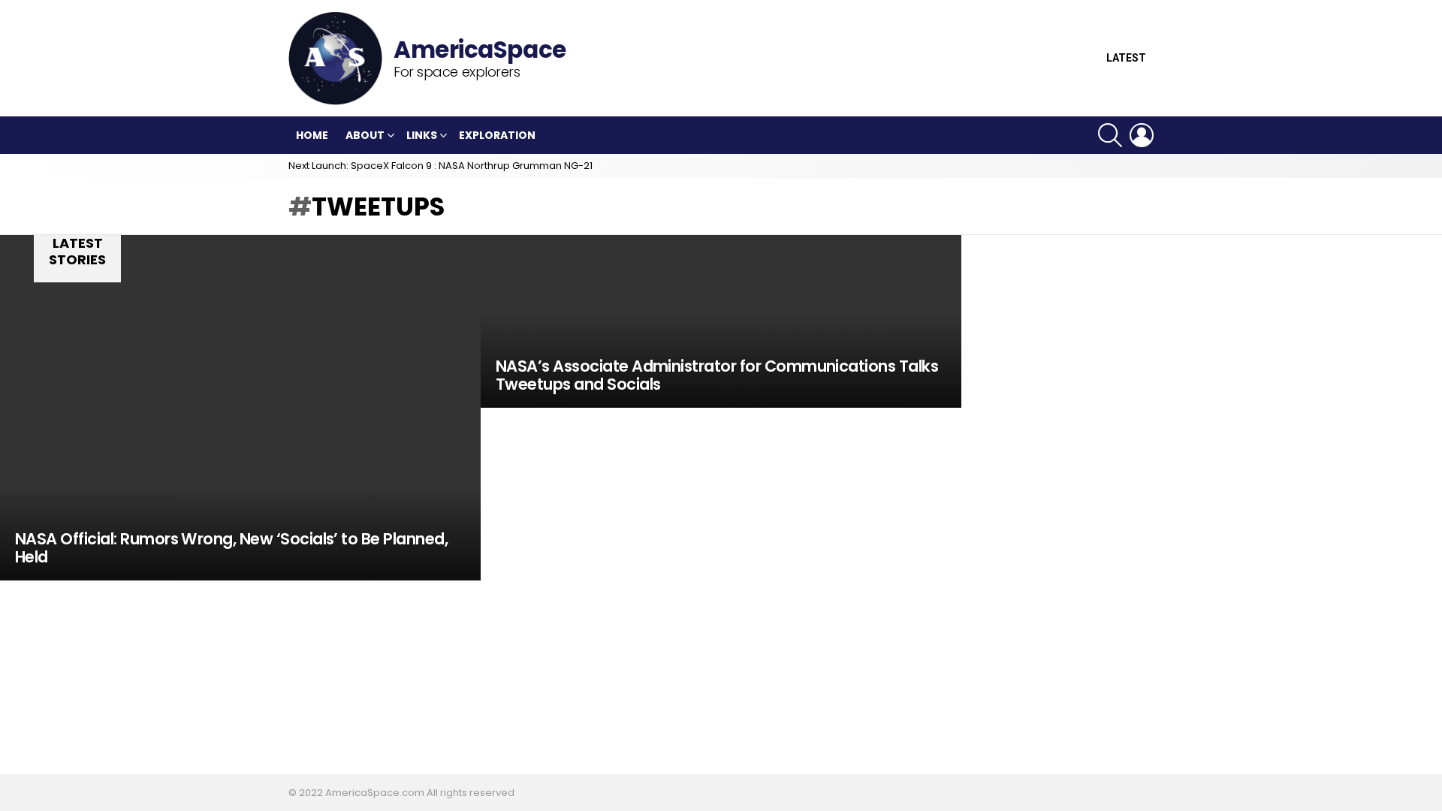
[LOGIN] (1142, 135)
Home (312, 135)
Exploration (497, 135)
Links (421, 135)
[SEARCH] (1110, 135)
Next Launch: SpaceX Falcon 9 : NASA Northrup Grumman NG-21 (440, 165)
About (365, 135)
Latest (1126, 58)
